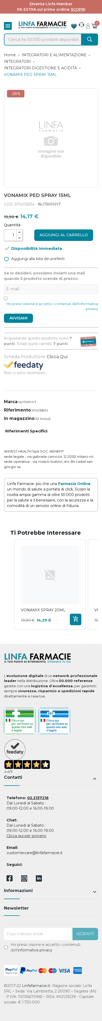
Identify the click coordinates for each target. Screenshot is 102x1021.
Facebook (10, 879)
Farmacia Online (74, 483)
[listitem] (50, 584)
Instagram (24, 880)
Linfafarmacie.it (36, 985)
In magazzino (19, 418)
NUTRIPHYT (49, 204)
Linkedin (39, 880)
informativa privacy (35, 950)
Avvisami (18, 318)
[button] (9, 584)
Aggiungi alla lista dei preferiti (37, 258)
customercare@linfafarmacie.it (35, 852)
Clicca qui (57, 356)
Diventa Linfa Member (51, 4)
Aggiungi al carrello (63, 235)
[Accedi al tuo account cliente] (88, 24)
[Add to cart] (75, 619)
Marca (11, 401)
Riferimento (17, 410)
